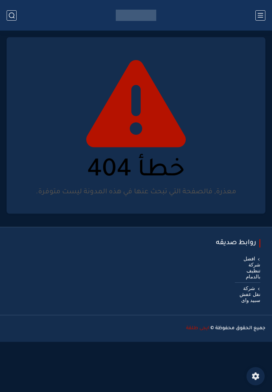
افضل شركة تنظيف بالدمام (251, 267)
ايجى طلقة (197, 328)
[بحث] (12, 15)
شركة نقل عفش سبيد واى (249, 294)
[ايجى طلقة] (136, 15)
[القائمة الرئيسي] (260, 15)
